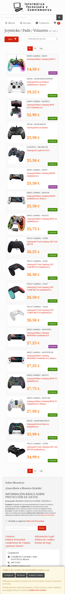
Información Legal (44, 536)
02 (35, 48)
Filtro (10, 39)
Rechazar (21, 575)
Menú (11, 23)
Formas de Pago (43, 543)
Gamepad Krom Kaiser (37, 127)
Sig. (41, 48)
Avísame (53, 73)
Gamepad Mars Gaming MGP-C (41, 59)
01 (30, 48)
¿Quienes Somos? (14, 546)
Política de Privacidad (47, 515)
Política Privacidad (15, 539)
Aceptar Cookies (36, 575)
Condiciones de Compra (17, 543)
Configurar (8, 575)
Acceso (26, 23)
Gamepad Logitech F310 (38, 150)
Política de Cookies (37, 590)
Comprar (53, 95)
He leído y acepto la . (26, 521)
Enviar (41, 528)
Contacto (43, 23)
